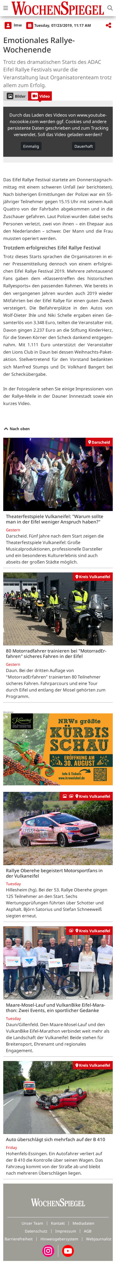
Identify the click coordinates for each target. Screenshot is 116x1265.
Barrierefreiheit (19, 1238)
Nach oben (19, 428)
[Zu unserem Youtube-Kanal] (68, 1250)
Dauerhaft (83, 146)
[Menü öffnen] (5, 8)
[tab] (15, 96)
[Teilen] (108, 25)
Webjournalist (98, 1238)
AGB (87, 1231)
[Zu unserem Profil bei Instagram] (48, 1250)
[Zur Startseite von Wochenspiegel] (58, 8)
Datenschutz (36, 1231)
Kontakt (58, 1223)
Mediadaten (83, 1223)
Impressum (65, 1231)
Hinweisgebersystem (59, 1238)
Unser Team (32, 1223)
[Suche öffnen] (110, 8)
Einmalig (31, 146)
